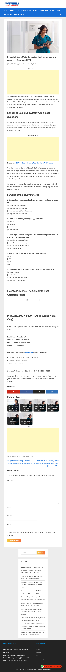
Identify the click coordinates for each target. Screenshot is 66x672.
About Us (38, 649)
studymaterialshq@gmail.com (18, 660)
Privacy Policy (40, 659)
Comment (11, 480)
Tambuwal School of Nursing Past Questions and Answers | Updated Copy (31, 585)
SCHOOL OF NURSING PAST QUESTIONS (21, 456)
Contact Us (18, 14)
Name (9, 507)
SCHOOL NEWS (9, 10)
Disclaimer (39, 655)
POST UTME (8, 14)
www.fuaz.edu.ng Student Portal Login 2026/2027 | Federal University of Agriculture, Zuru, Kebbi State (32, 570)
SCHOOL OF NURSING (40, 10)
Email (9, 516)
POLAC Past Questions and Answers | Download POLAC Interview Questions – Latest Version (33, 626)
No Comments (37, 64)
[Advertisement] (33, 82)
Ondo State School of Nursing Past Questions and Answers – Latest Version (31, 611)
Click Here (29, 352)
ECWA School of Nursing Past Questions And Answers (34, 163)
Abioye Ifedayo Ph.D (24, 64)
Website (10, 524)
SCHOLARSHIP (55, 10)
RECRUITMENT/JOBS (23, 10)
